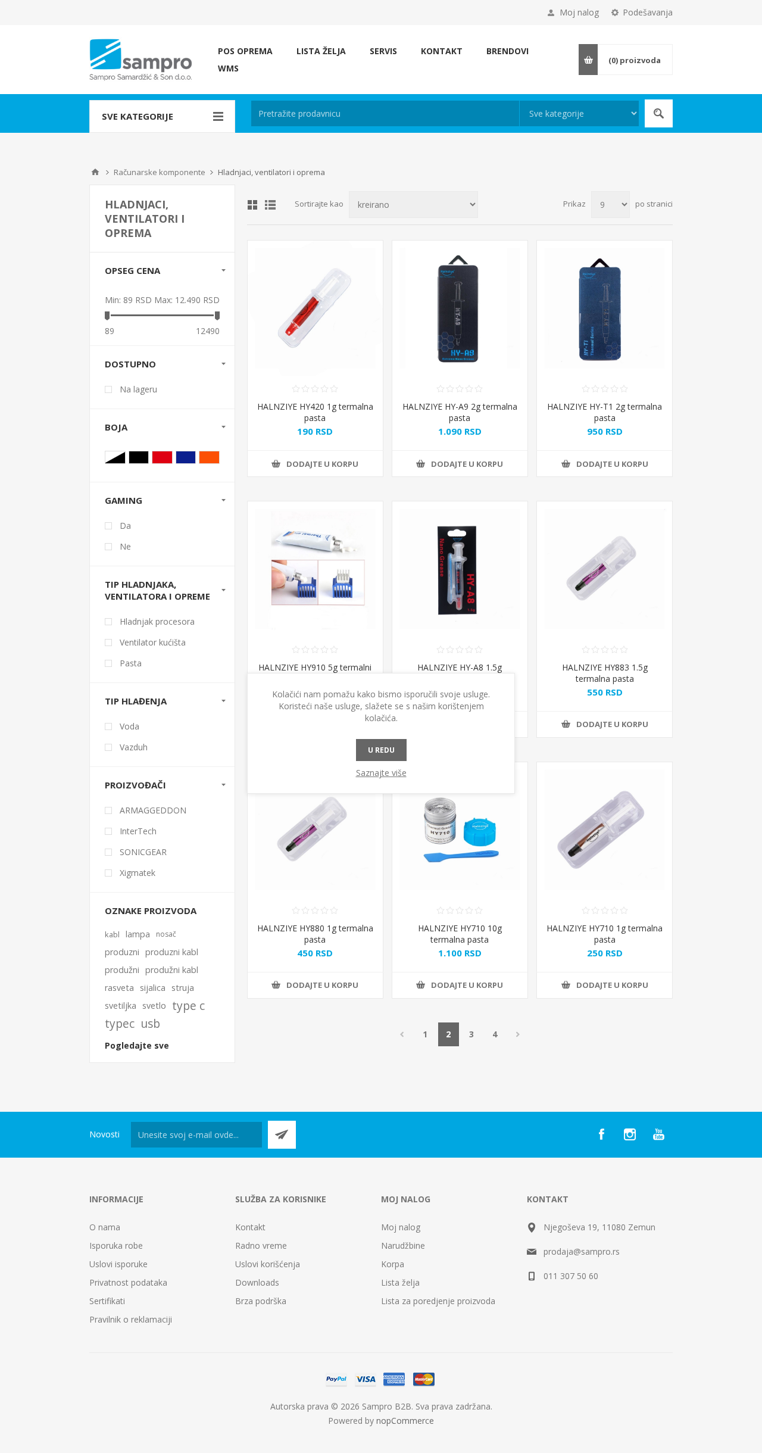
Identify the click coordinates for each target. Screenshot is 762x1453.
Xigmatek (137, 872)
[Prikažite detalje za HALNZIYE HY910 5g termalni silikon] (315, 569)
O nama (104, 1227)
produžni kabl (171, 969)
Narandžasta (209, 457)
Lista (270, 205)
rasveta (119, 987)
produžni (122, 969)
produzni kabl (171, 952)
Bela (115, 457)
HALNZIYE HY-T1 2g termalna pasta (604, 412)
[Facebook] (601, 1134)
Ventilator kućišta (153, 642)
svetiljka (120, 1005)
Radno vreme (261, 1245)
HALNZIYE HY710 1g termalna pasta (604, 933)
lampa (138, 934)
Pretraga (659, 113)
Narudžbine (403, 1245)
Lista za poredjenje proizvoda (438, 1301)
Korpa (392, 1264)
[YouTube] (658, 1134)
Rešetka (252, 205)
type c (188, 1005)
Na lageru (138, 389)
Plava (186, 457)
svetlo (154, 1005)
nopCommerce (405, 1420)
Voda (129, 726)
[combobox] (385, 113)
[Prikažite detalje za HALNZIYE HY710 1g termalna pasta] (604, 829)
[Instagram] (629, 1134)
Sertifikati (107, 1301)
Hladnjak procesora (157, 621)
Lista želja (400, 1282)
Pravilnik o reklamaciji (130, 1319)
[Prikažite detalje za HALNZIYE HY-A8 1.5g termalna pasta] (459, 569)
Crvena (162, 457)
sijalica (152, 987)
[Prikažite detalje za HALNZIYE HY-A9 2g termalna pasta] (459, 308)
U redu (381, 750)
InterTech (138, 831)
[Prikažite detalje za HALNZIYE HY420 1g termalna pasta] (315, 308)
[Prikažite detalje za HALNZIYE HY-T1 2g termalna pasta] (604, 308)
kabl (112, 934)
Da (125, 525)
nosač (166, 934)
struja (182, 987)
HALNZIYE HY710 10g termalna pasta (460, 933)
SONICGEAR (143, 852)
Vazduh (134, 747)
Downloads (257, 1282)
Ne (125, 546)
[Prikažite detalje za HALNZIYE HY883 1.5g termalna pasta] (604, 569)
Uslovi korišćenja (267, 1264)
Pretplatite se (282, 1135)
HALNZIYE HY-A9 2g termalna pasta (459, 412)
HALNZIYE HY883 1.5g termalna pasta (605, 673)
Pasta (131, 663)
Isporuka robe (116, 1245)
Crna (139, 457)
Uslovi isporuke (118, 1264)
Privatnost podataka (128, 1282)
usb (150, 1023)
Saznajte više (381, 772)
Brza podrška (260, 1301)
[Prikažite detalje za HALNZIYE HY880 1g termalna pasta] (315, 829)
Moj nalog (579, 12)
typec (120, 1023)
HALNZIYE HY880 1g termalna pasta (315, 933)
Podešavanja (648, 12)
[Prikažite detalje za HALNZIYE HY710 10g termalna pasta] (459, 829)
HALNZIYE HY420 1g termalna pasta (315, 412)
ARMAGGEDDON (153, 810)
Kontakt (250, 1227)
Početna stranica (95, 172)
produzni (122, 952)
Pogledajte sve (137, 1045)
